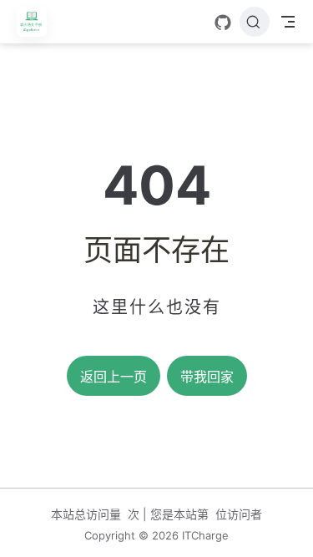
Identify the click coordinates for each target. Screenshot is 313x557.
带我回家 (207, 377)
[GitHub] (223, 22)
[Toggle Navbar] (288, 22)
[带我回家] (37, 22)
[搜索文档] (255, 22)
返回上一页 (113, 377)
